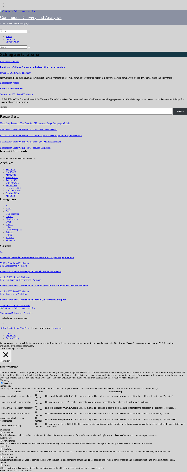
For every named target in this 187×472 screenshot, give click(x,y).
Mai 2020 (10, 196)
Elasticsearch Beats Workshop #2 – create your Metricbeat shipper (30, 141)
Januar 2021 (11, 185)
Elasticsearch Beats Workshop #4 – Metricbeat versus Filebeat (28, 129)
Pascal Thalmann (23, 73)
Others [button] (3, 462)
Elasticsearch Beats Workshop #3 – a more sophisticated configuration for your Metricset (41, 135)
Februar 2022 (12, 177)
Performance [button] (6, 438)
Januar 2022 (11, 180)
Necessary (8, 383)
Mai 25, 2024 (6, 263)
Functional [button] (5, 429)
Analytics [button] (4, 446)
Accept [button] (20, 348)
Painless (9, 232)
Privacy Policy (12, 41)
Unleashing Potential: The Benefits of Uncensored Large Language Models (35, 123)
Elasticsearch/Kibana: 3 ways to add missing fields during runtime (32, 67)
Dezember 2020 (13, 188)
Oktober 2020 (12, 193)
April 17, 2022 (7, 277)
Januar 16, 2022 (7, 73)
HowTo (9, 224)
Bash (8, 208)
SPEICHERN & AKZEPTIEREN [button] (16, 470)
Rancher (10, 237)
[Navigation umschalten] (1, 29)
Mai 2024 (10, 169)
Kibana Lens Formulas (11, 88)
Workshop (10, 240)
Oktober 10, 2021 (8, 94)
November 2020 (13, 190)
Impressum (11, 39)
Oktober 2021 (12, 182)
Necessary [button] (4, 380)
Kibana (16, 61)
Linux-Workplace (14, 229)
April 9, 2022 (6, 291)
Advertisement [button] (6, 454)
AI (7, 206)
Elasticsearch (6, 61)
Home (9, 36)
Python (9, 235)
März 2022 (11, 175)
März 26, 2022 (7, 305)
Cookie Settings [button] (8, 348)
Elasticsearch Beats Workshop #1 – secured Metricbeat (25, 148)
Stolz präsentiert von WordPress (15, 328)
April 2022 (11, 172)
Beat (8, 211)
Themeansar (56, 328)
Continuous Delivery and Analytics (31, 17)
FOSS (9, 222)
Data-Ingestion (12, 214)
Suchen (3, 107)
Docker (9, 216)
